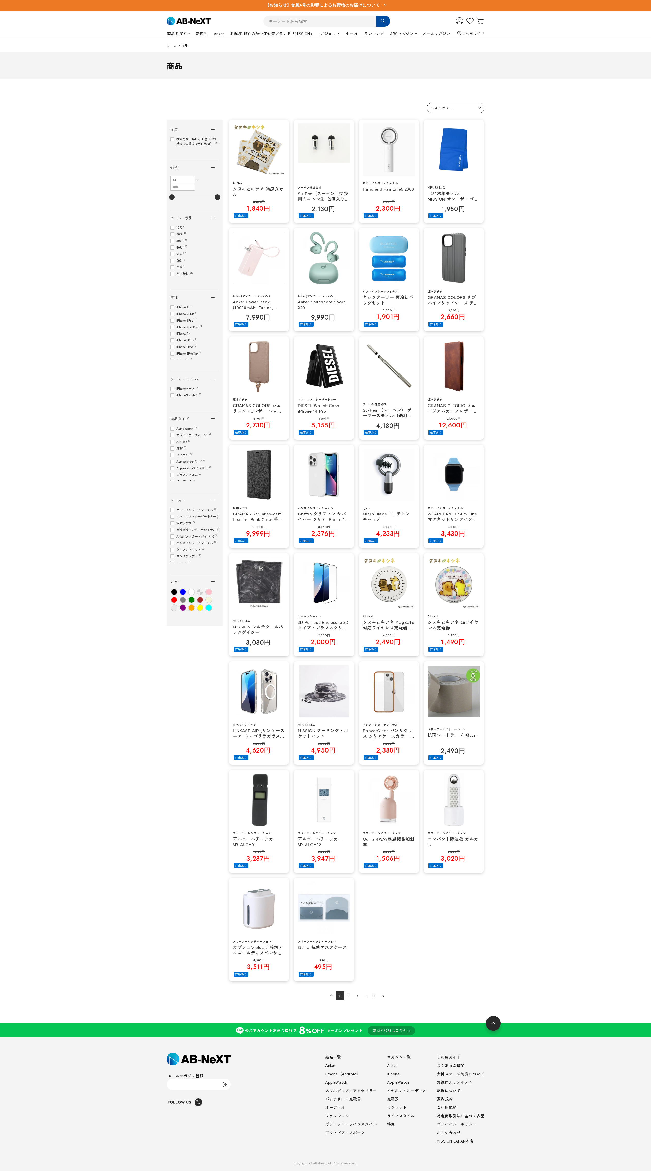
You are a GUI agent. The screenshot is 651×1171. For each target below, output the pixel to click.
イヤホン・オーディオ (407, 1090)
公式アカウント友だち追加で (325, 1030)
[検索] (383, 21)
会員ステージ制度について (460, 1073)
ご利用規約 (447, 1107)
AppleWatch (336, 1082)
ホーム (172, 46)
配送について (449, 1090)
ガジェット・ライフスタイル (351, 1124)
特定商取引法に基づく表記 (460, 1115)
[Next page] (383, 995)
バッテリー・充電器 (343, 1099)
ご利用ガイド (473, 33)
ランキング (374, 33)
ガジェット (330, 33)
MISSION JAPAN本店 (455, 1141)
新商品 (202, 33)
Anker (219, 33)
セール (352, 33)
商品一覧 (333, 1057)
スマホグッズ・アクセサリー (351, 1090)
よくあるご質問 (451, 1065)
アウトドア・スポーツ (345, 1132)
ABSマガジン (401, 33)
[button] (455, 108)
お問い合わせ (449, 1132)
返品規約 (445, 1099)
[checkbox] (174, 592)
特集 (391, 1124)
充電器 (393, 1099)
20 (374, 996)
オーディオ (335, 1107)
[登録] (225, 1084)
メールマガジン (436, 33)
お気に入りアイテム (454, 1082)
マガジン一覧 (399, 1057)
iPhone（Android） (343, 1073)
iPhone (393, 1073)
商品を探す (177, 33)
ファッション (337, 1115)
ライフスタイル (401, 1115)
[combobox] (326, 21)
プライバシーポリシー (457, 1124)
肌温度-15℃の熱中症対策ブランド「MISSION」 (272, 33)
